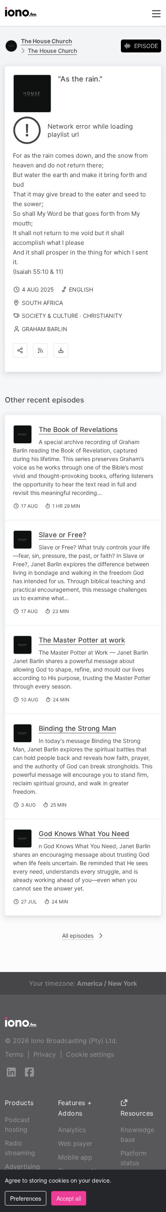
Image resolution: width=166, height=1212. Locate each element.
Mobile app (75, 1157)
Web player (75, 1143)
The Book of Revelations (78, 430)
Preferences (25, 1198)
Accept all (68, 1198)
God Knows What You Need (84, 834)
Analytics (72, 1130)
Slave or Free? (62, 535)
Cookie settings (90, 1054)
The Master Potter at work (82, 640)
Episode (146, 45)
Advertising (22, 1166)
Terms (14, 1054)
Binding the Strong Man (77, 728)
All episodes (77, 935)
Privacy (44, 1054)
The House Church (52, 50)
